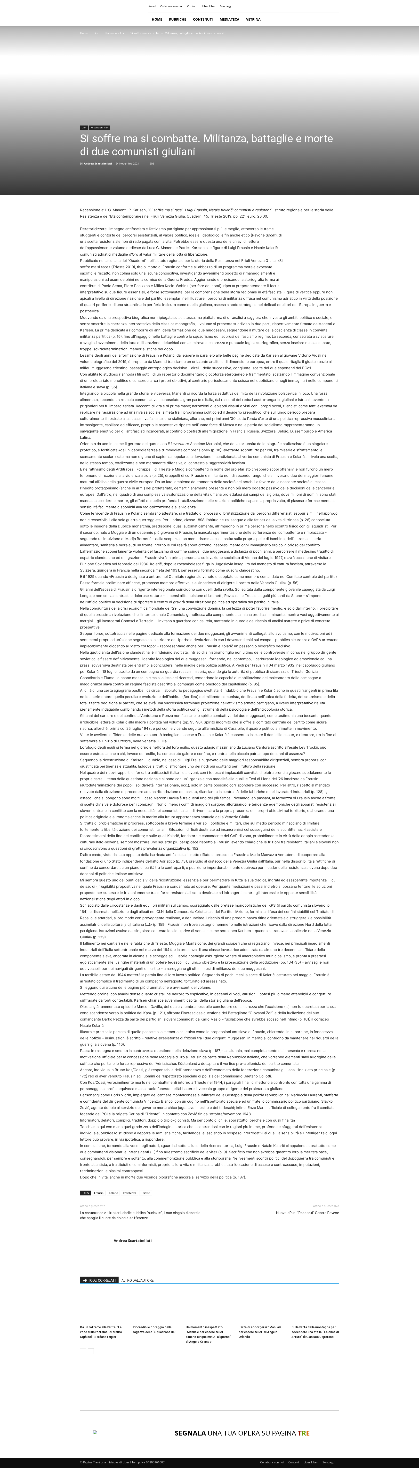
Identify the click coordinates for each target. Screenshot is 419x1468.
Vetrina (253, 19)
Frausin (99, 1193)
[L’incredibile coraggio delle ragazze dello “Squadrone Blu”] (156, 1306)
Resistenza (129, 1193)
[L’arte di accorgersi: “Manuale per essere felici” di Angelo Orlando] (262, 1306)
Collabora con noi (171, 6)
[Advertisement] (209, 1387)
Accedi (152, 6)
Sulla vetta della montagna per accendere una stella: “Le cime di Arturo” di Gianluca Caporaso (315, 1332)
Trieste (145, 1193)
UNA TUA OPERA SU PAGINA (242, 1432)
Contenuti (203, 19)
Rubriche (177, 19)
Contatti (192, 6)
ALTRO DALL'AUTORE (137, 1280)
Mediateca (229, 19)
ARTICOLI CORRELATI (99, 1280)
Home (157, 19)
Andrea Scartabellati (98, 163)
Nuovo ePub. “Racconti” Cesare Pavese (307, 1213)
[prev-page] (83, 1351)
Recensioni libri (115, 33)
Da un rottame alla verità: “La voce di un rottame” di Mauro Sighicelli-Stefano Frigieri (101, 1332)
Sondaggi (226, 6)
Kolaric (113, 1193)
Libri (96, 33)
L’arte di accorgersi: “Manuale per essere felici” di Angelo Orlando (260, 1332)
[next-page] (91, 1351)
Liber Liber (208, 6)
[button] (333, 19)
